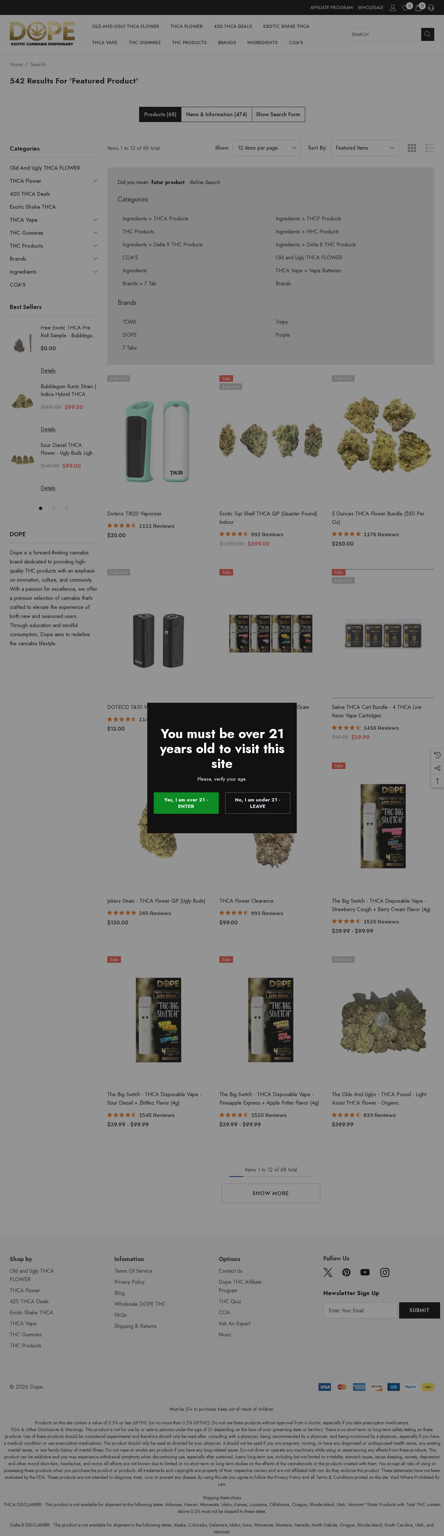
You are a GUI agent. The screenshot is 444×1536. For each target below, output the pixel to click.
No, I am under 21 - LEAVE (258, 803)
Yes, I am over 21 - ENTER (186, 803)
